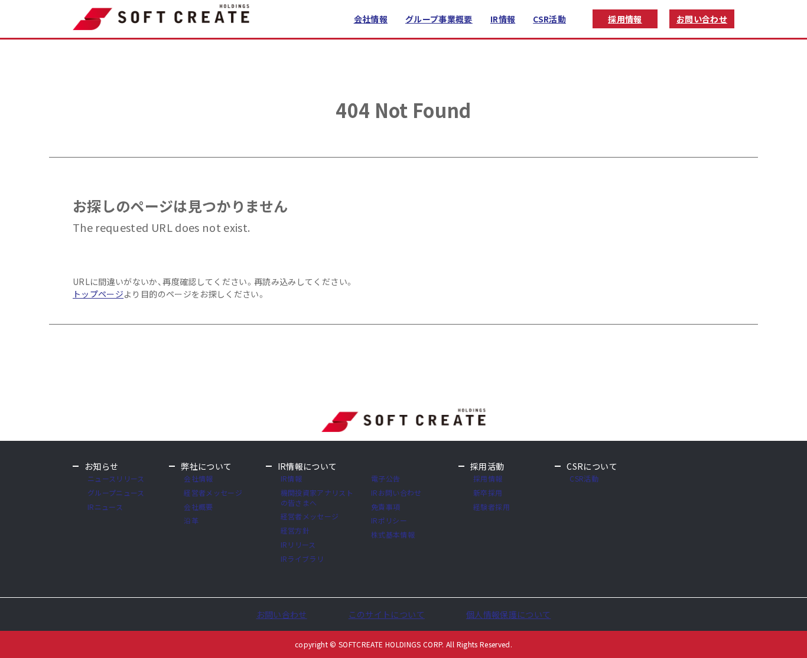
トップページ (98, 294)
